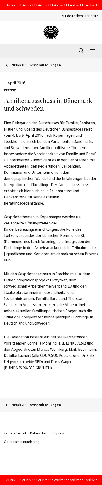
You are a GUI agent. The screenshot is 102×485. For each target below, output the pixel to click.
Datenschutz (39, 433)
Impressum (61, 433)
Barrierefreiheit (15, 433)
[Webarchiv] (51, 32)
